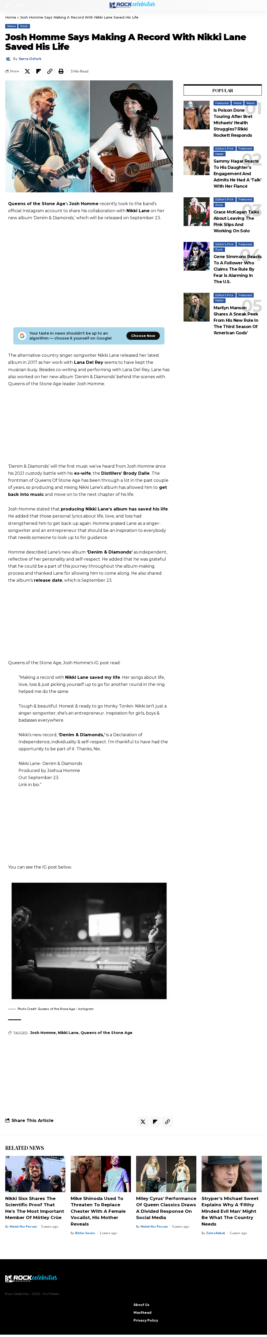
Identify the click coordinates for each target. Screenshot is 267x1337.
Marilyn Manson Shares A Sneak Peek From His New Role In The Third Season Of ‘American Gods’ (236, 320)
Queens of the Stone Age (106, 1032)
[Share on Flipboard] (38, 71)
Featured (222, 103)
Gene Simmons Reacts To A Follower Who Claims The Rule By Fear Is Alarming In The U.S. (238, 269)
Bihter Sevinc (85, 1233)
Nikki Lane (68, 1032)
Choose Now (143, 336)
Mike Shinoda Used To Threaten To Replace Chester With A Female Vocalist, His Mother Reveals (98, 1211)
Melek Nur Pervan (23, 1226)
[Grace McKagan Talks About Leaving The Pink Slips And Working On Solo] (197, 211)
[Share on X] (27, 71)
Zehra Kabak (215, 1233)
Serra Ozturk (30, 58)
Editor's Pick (224, 148)
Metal (238, 103)
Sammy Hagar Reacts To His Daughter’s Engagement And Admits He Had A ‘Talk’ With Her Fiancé (237, 174)
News (11, 26)
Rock (24, 26)
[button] (9, 5)
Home (10, 17)
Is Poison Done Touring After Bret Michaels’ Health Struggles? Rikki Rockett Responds (233, 123)
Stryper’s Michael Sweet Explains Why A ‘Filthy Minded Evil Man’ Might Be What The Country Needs (230, 1211)
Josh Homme (43, 1032)
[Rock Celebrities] (133, 5)
